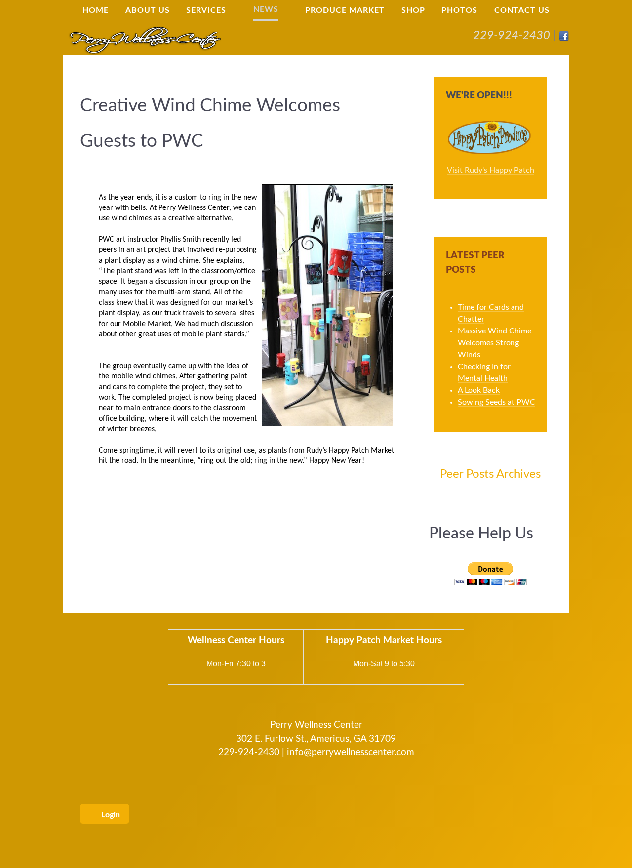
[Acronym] (144, 39)
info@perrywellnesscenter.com (350, 752)
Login (109, 815)
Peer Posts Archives (490, 474)
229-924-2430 (511, 35)
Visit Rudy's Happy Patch (490, 170)
